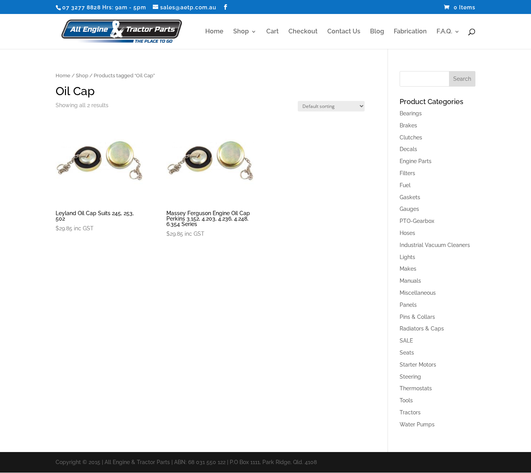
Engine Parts (415, 161)
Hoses (407, 233)
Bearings (411, 113)
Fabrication (410, 32)
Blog (377, 32)
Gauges (409, 209)
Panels (408, 305)
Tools (406, 400)
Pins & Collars (417, 317)
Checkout (303, 32)
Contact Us (343, 32)
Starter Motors (418, 365)
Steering (410, 377)
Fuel (405, 185)
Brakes (408, 125)
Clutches (411, 137)
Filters (407, 173)
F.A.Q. (444, 32)
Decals (408, 149)
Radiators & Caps (422, 328)
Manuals (410, 281)
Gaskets (410, 197)
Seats (407, 353)
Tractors (410, 412)
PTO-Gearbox (417, 221)
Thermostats (416, 388)
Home (214, 32)
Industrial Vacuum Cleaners (435, 245)
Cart (272, 32)
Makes (408, 269)
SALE (406, 340)
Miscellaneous (418, 293)
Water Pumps (417, 424)
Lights (407, 257)
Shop (241, 32)
